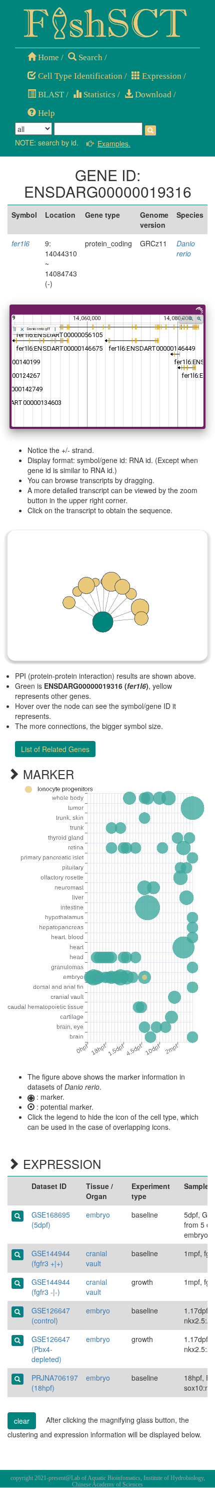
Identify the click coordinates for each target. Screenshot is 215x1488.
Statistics (99, 94)
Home (47, 57)
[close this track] (22, 329)
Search (89, 57)
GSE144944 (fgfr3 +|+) (51, 1258)
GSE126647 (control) (51, 1315)
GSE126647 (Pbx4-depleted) (51, 1349)
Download (152, 94)
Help (45, 113)
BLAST (50, 94)
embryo (98, 1215)
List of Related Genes (55, 749)
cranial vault (96, 1258)
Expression (161, 76)
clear (22, 1421)
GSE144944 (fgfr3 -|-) (51, 1287)
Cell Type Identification (79, 76)
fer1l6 (21, 243)
